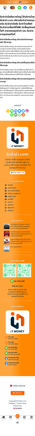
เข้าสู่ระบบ (15, 2)
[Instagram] (27, 111)
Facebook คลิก (13, 357)
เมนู (10, 419)
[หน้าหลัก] (3, 417)
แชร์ (24, 419)
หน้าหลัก (3, 419)
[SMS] (19, 114)
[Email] (15, 114)
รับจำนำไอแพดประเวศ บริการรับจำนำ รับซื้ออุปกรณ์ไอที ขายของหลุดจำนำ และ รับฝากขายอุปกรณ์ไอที (21, 234)
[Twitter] (23, 111)
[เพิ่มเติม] (31, 417)
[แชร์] (24, 417)
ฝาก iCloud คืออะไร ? (16, 247)
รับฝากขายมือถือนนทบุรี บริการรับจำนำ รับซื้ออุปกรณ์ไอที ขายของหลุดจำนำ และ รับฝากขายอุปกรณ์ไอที (21, 241)
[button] (17, 422)
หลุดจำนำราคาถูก (13, 359)
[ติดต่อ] (17, 416)
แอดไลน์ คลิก (12, 347)
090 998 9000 (13, 344)
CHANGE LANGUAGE (19, 386)
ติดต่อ (17, 419)
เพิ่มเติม (31, 419)
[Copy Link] (8, 111)
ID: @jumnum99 (14, 354)
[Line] (12, 111)
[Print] (23, 114)
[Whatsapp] (12, 114)
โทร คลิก (11, 337)
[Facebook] (15, 111)
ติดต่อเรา (9, 2)
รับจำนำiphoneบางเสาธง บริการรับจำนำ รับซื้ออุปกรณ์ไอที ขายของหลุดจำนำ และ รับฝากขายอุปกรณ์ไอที (20, 226)
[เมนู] (10, 417)
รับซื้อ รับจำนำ (12, 365)
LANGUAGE (25, 2)
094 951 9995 (13, 339)
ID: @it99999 (13, 349)
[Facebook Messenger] (19, 111)
